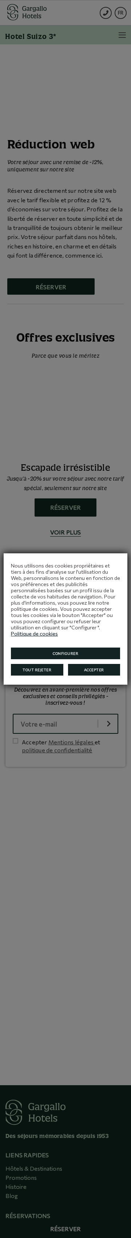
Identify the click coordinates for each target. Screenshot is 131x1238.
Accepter (94, 670)
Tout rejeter (37, 670)
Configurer (65, 653)
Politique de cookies (34, 633)
